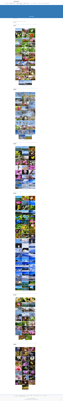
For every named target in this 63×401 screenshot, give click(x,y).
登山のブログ (24, 395)
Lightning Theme (31, 399)
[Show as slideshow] (25, 140)
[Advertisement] (31, 10)
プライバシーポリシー (16, 396)
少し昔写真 (34, 395)
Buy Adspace (45, 395)
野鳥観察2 (21, 395)
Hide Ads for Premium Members (22, 396)
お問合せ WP (37, 395)
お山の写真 (28, 395)
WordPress (28, 399)
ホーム (14, 395)
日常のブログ (17, 395)
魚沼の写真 (31, 395)
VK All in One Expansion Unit (35, 399)
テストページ (41, 395)
